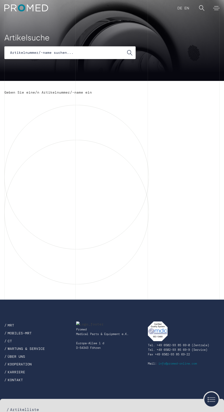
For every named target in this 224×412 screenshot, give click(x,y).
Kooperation (20, 364)
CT (10, 341)
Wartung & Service (26, 348)
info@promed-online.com (177, 363)
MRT (11, 325)
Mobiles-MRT (20, 333)
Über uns (16, 356)
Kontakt (15, 380)
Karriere (16, 372)
